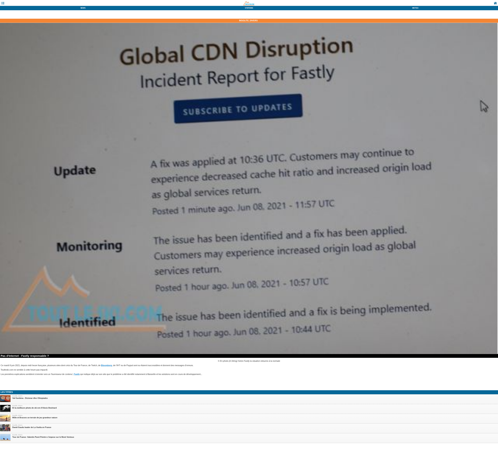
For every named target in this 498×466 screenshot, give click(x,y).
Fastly (77, 374)
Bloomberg (106, 365)
